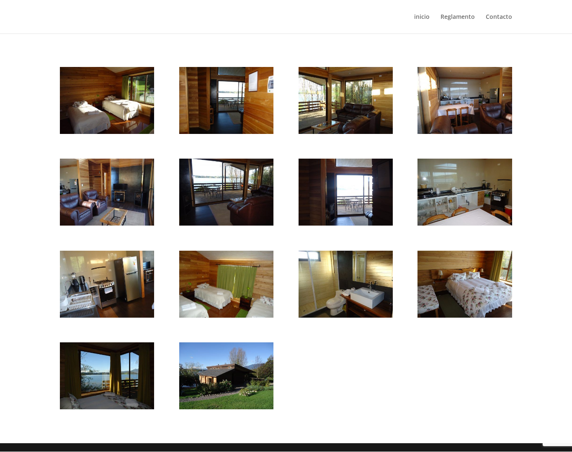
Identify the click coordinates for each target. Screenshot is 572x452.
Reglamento (458, 17)
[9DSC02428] (107, 223)
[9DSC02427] (464, 132)
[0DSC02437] (107, 132)
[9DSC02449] (107, 407)
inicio (422, 17)
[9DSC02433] (464, 223)
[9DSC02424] (226, 223)
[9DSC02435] (107, 315)
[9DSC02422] (226, 132)
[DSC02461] (226, 407)
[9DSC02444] (464, 315)
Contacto (499, 17)
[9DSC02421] (346, 223)
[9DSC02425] (346, 132)
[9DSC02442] (346, 315)
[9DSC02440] (226, 315)
